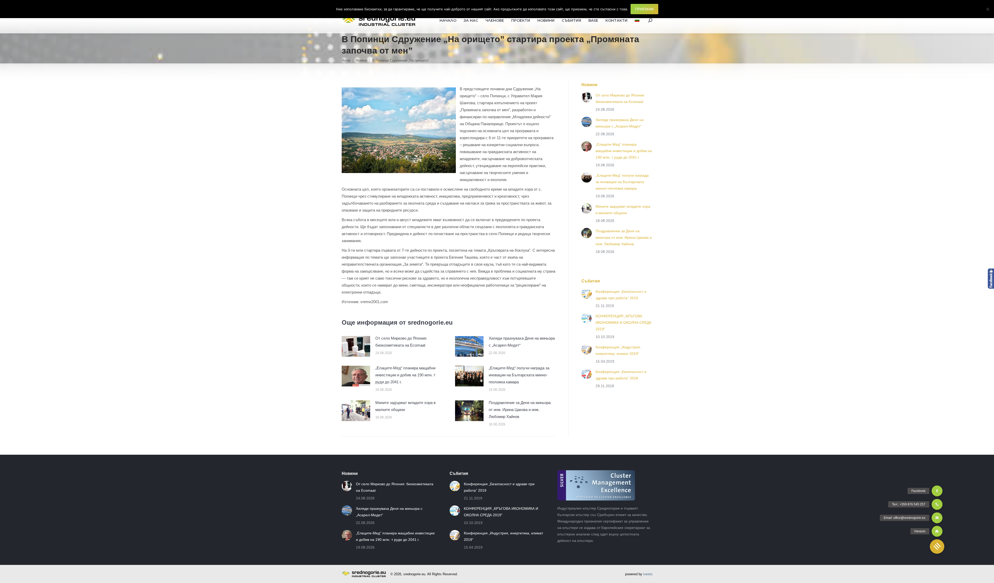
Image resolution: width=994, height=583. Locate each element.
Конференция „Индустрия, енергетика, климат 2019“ (618, 350)
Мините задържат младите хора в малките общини (405, 406)
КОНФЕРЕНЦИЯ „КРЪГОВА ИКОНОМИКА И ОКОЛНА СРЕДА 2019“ (623, 322)
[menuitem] (637, 20)
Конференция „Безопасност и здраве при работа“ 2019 (621, 294)
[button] (937, 546)
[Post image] (356, 346)
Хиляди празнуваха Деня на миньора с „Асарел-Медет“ (522, 341)
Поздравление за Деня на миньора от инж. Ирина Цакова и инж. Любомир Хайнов (520, 409)
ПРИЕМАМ (644, 9)
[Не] (987, 9)
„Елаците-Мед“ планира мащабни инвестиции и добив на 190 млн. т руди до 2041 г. (405, 375)
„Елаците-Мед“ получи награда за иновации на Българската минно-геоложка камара (519, 375)
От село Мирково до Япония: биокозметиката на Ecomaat (401, 341)
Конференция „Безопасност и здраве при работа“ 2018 (621, 375)
